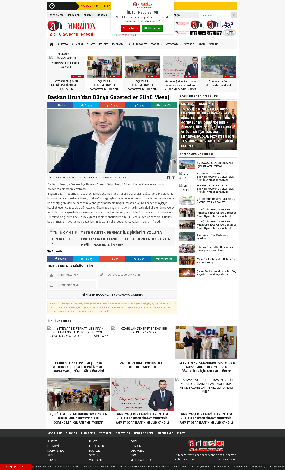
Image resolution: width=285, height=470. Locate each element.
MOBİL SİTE (55, 433)
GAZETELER (123, 433)
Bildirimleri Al (152, 28)
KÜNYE (181, 433)
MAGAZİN (156, 44)
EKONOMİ (118, 44)
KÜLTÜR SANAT (137, 44)
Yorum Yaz (166, 105)
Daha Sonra (130, 28)
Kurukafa (53, 51)
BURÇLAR (88, 15)
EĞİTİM (103, 44)
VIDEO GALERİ (73, 15)
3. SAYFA (62, 44)
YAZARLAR (102, 15)
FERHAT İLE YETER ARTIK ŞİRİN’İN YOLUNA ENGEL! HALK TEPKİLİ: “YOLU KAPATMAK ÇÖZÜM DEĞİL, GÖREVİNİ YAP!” (157, 467)
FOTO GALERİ (56, 15)
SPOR (201, 44)
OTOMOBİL (173, 44)
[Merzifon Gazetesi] (142, 7)
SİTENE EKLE (165, 433)
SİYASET (189, 44)
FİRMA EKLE (88, 433)
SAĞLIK (213, 44)
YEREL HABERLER (141, 460)
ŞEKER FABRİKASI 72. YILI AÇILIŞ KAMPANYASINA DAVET (243, 467)
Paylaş (62, 105)
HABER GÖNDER (144, 433)
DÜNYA (91, 44)
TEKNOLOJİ (64, 54)
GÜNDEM (77, 44)
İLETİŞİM (176, 15)
